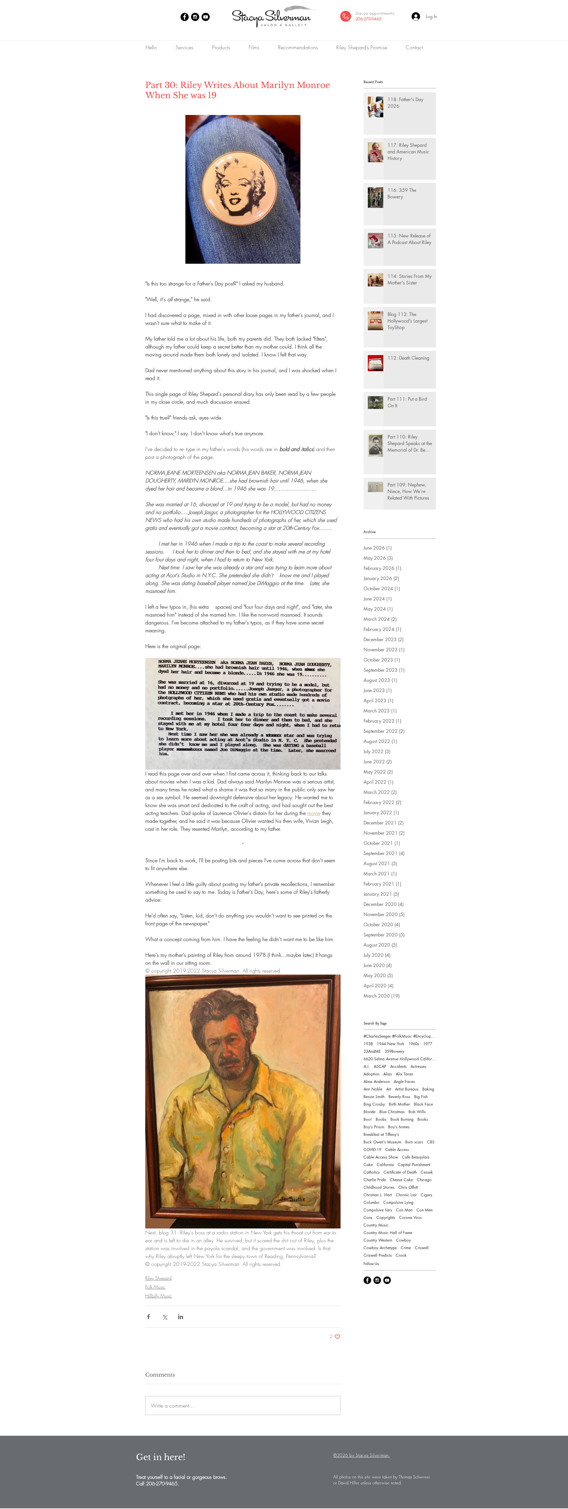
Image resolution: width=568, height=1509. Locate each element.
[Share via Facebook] (148, 1317)
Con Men (424, 1209)
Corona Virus (410, 1217)
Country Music (376, 1225)
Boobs (381, 1119)
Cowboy (403, 1240)
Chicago (424, 1179)
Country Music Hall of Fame (388, 1232)
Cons (368, 1217)
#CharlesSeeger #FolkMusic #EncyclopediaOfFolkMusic (400, 1036)
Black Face (423, 1104)
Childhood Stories (379, 1187)
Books (422, 1119)
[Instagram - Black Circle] (195, 17)
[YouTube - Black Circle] (205, 17)
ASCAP (380, 1066)
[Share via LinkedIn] (181, 1317)
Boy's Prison (374, 1126)
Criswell (422, 1247)
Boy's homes (399, 1126)
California (385, 1164)
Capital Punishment (414, 1164)
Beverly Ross (399, 1096)
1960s (413, 1043)
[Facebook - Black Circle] (184, 17)
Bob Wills (417, 1111)
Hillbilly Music (158, 1296)
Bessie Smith (374, 1096)
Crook (401, 1255)
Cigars (426, 1194)
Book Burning (402, 1119)
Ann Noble (373, 1089)
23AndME (372, 1051)
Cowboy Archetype (380, 1247)
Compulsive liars (378, 1209)
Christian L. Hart (378, 1194)
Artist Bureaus (406, 1089)
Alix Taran (404, 1073)
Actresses (418, 1066)
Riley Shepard (158, 1278)
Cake (368, 1164)
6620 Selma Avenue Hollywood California (400, 1058)
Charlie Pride (375, 1179)
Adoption (371, 1073)
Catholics (372, 1172)
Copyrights (385, 1217)
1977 (427, 1043)
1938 (368, 1043)
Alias (387, 1073)
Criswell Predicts (378, 1255)
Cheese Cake (401, 1179)
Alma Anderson (377, 1081)
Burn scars (414, 1141)
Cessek (427, 1172)
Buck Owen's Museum (382, 1141)
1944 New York (390, 1043)
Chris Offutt (408, 1187)
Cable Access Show (381, 1157)
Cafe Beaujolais (415, 1157)
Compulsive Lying (398, 1202)
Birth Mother (399, 1104)
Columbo (371, 1202)
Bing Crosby (374, 1104)
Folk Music (155, 1287)
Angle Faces (404, 1081)
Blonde (369, 1111)
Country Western (378, 1240)
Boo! (368, 1119)
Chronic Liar (406, 1194)
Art (388, 1089)
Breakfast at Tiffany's (381, 1134)
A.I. (367, 1066)
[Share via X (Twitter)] (164, 1317)
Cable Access (397, 1149)
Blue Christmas (392, 1111)
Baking (428, 1089)
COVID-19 (372, 1149)
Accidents (398, 1066)
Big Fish (421, 1096)
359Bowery (394, 1051)
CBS (431, 1141)
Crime (406, 1247)
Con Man (404, 1209)
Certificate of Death (400, 1172)
